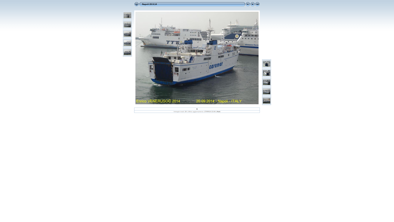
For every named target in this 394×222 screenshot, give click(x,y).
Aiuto (218, 111)
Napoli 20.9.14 (149, 4)
